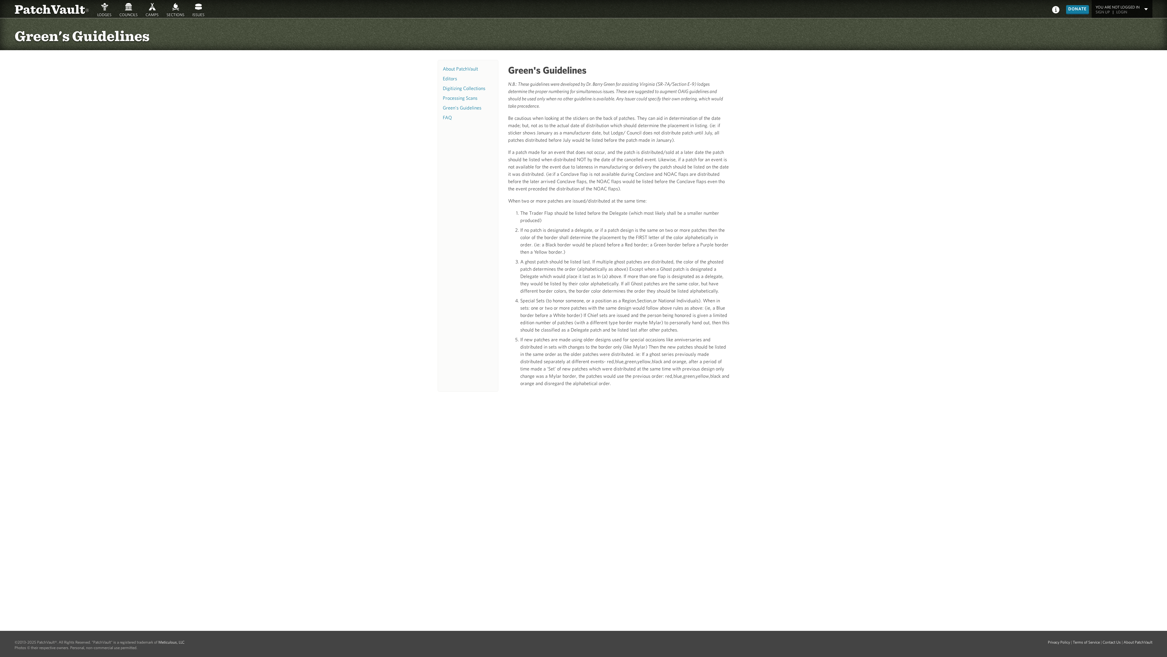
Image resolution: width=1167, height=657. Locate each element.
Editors (450, 78)
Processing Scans (460, 98)
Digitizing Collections (464, 88)
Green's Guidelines (462, 107)
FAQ (447, 117)
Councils (128, 14)
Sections (175, 14)
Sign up (1103, 12)
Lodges (104, 14)
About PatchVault (460, 68)
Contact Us (1112, 642)
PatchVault (52, 9)
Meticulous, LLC (171, 642)
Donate (1077, 8)
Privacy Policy (1059, 642)
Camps (152, 14)
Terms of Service (1086, 642)
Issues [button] (198, 14)
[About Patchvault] (1055, 9)
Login (1121, 12)
